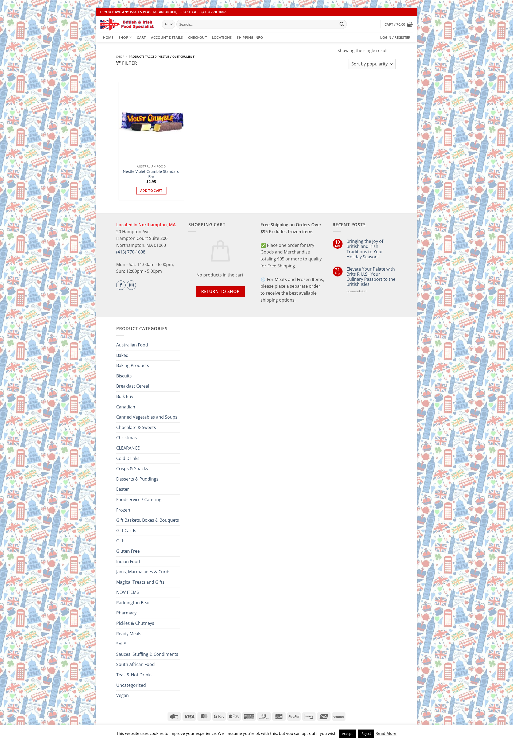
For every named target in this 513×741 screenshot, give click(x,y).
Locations (222, 37)
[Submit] (341, 24)
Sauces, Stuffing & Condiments (147, 654)
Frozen (123, 510)
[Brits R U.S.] (127, 24)
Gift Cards (126, 530)
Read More (386, 733)
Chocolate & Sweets (136, 427)
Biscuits (124, 376)
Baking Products (132, 365)
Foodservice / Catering (138, 499)
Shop (123, 37)
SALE (121, 644)
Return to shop (220, 291)
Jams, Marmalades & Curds (143, 572)
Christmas (126, 437)
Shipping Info (250, 37)
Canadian (125, 407)
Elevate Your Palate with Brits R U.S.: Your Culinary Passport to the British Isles (371, 277)
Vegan (122, 695)
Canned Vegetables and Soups (146, 417)
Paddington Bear (133, 603)
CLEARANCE (128, 448)
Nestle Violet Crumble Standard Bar (151, 174)
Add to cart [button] (151, 191)
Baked (122, 355)
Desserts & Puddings (137, 479)
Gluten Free (128, 551)
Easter (122, 489)
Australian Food (132, 345)
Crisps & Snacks (132, 468)
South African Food (135, 664)
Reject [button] (366, 733)
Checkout (197, 37)
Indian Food (128, 561)
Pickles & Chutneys (135, 623)
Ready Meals (128, 634)
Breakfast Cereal (132, 386)
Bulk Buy (124, 396)
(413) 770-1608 (130, 252)
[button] (398, 24)
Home (108, 37)
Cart (141, 37)
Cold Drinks (127, 458)
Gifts (121, 541)
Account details (167, 37)
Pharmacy (126, 613)
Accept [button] (347, 733)
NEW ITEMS (127, 592)
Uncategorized (131, 685)
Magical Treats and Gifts (140, 582)
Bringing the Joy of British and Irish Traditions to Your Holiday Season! (365, 249)
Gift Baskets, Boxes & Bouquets (147, 520)
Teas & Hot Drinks (134, 675)
